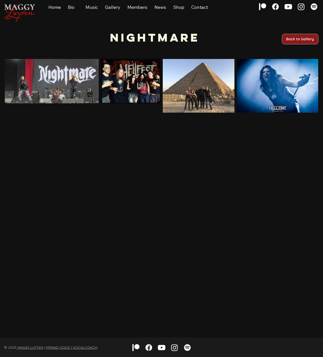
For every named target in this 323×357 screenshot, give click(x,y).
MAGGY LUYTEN (29, 347)
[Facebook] (275, 6)
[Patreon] (262, 6)
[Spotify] (314, 6)
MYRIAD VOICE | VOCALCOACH (71, 347)
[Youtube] (288, 6)
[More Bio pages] (77, 7)
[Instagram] (301, 6)
